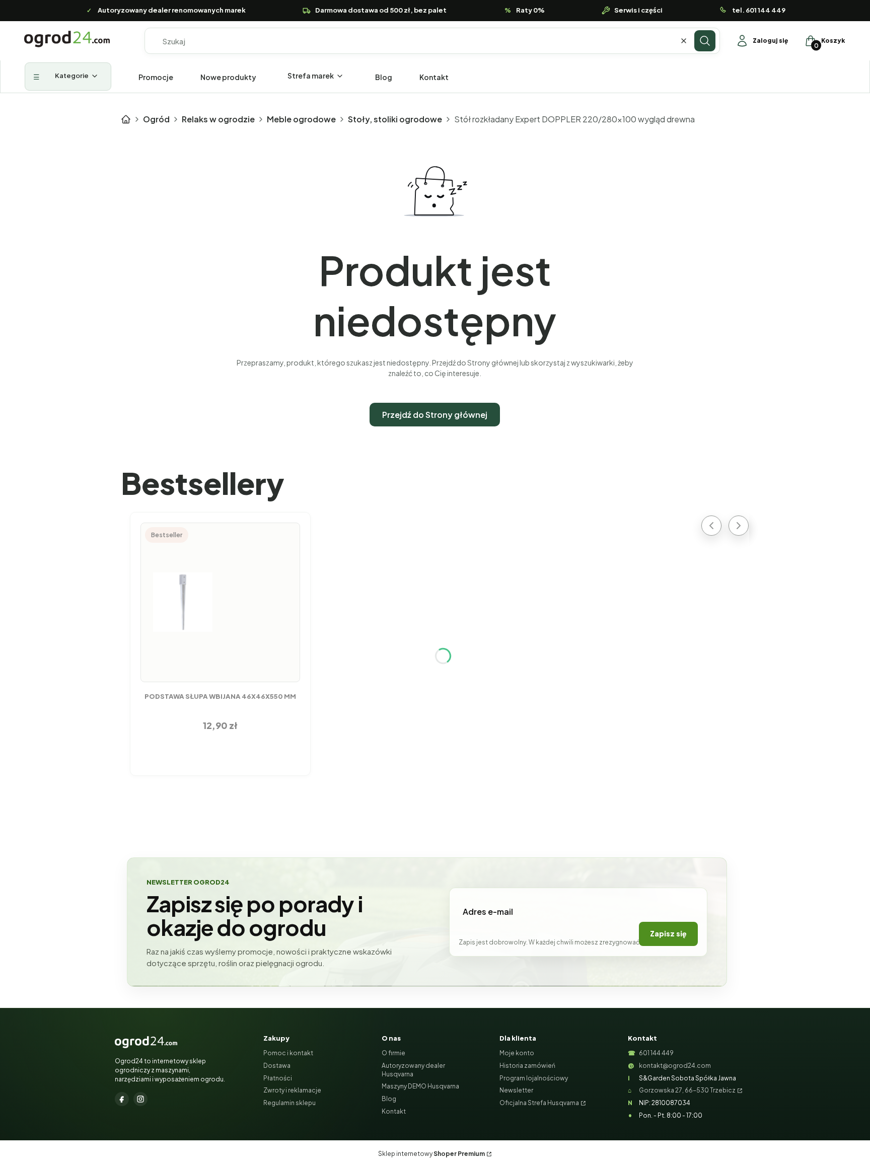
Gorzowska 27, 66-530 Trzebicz (687, 1090)
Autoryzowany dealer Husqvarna (413, 1070)
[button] (704, 40)
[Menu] (68, 76)
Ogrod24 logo (67, 39)
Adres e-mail (488, 911)
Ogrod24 (126, 119)
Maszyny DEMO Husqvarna (420, 1086)
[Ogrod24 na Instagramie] (140, 1099)
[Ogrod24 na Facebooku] (122, 1099)
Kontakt (394, 1111)
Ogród (156, 119)
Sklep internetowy (431, 1153)
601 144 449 (656, 1053)
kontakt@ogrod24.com (675, 1065)
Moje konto (516, 1053)
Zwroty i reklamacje (292, 1090)
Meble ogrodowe (301, 119)
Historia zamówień (527, 1065)
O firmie (393, 1053)
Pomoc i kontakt (288, 1053)
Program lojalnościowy (533, 1078)
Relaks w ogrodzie (218, 119)
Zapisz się (668, 933)
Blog (389, 1099)
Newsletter (516, 1090)
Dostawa (277, 1065)
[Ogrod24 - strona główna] (146, 1042)
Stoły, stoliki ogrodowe (395, 119)
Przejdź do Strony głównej (434, 414)
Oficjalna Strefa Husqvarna (539, 1103)
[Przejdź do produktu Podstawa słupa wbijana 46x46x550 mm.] (220, 602)
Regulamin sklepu (289, 1103)
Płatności (277, 1078)
